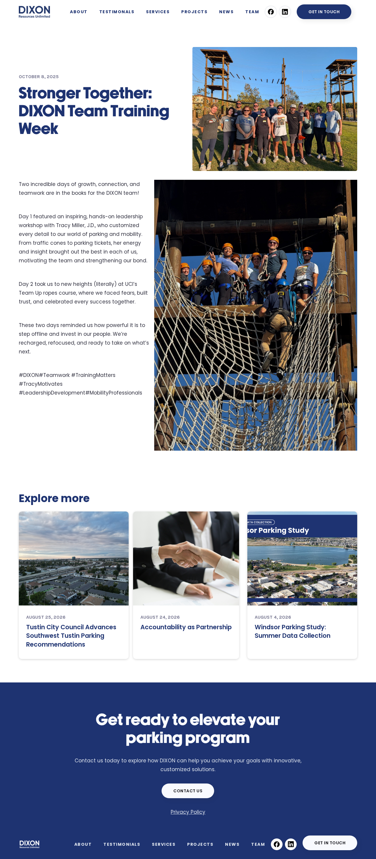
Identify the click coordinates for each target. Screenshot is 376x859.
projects (194, 12)
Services (163, 844)
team (252, 12)
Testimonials (121, 844)
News (232, 844)
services (157, 12)
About (79, 12)
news (226, 12)
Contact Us (187, 791)
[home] (34, 10)
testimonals (117, 12)
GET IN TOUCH (324, 12)
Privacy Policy (188, 812)
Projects (200, 844)
